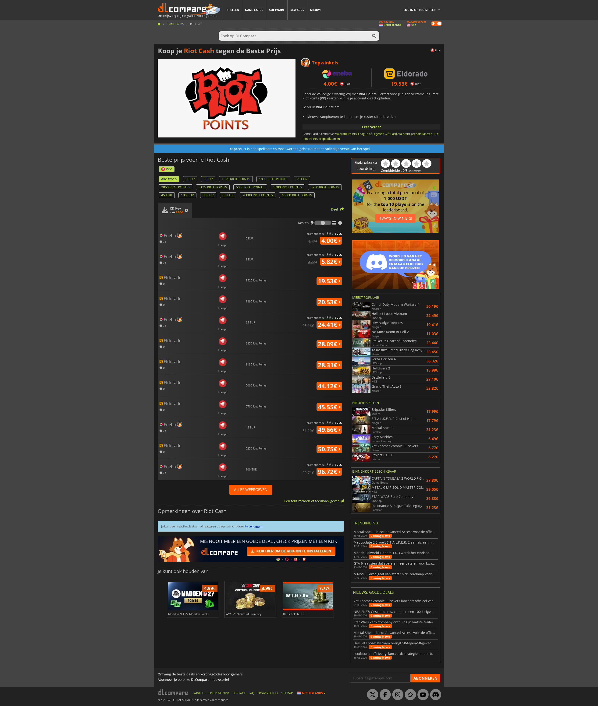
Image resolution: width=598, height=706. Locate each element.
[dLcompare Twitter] (371, 695)
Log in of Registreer (419, 10)
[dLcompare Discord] (434, 695)
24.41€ (328, 325)
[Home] (158, 24)
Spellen (233, 10)
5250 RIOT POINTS (325, 187)
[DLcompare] (173, 692)
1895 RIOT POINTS (273, 179)
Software (277, 10)
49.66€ (328, 430)
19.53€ (328, 281)
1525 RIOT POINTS (236, 179)
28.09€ (328, 344)
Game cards (254, 10)
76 (164, 241)
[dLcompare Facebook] (384, 695)
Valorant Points (346, 134)
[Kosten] (322, 223)
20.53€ (328, 302)
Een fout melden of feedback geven (312, 501)
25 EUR (301, 179)
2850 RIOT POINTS (175, 187)
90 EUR (208, 195)
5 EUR (190, 179)
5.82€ (330, 262)
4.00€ (330, 241)
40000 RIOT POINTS (297, 195)
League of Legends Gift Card (377, 134)
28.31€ (328, 365)
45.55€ (328, 407)
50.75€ (328, 449)
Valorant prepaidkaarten (415, 134)
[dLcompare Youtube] (422, 695)
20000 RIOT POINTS (257, 195)
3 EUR (208, 179)
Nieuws (315, 10)
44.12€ (328, 386)
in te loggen (254, 526)
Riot (169, 169)
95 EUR (228, 195)
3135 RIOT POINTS (213, 187)
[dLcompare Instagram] (396, 695)
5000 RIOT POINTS (250, 187)
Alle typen (169, 179)
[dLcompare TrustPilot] (409, 695)
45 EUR (166, 195)
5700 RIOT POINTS (287, 187)
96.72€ (328, 472)
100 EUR (187, 195)
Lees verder (371, 127)
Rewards (297, 10)
